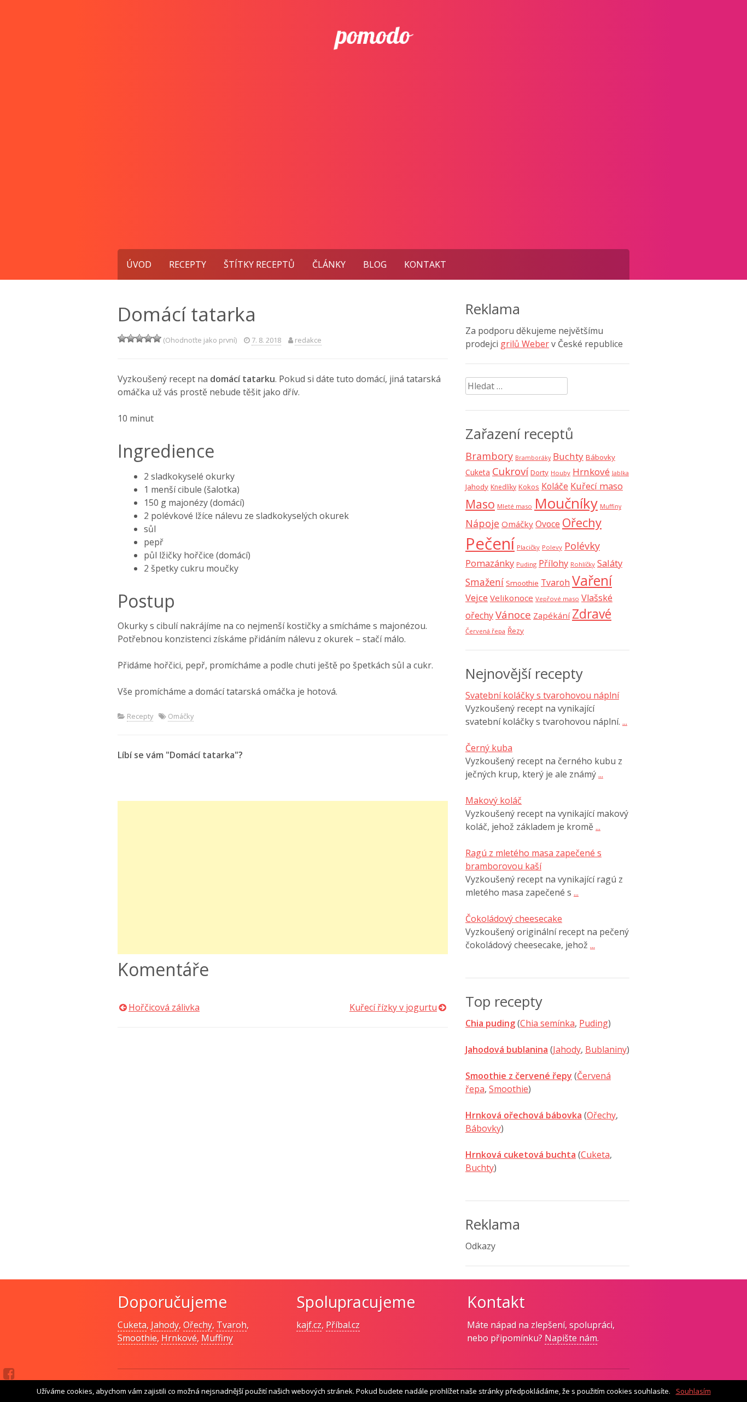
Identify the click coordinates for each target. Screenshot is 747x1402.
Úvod (138, 264)
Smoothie (522, 583)
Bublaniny (606, 1049)
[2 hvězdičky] (130, 338)
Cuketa (477, 472)
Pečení (490, 544)
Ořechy (582, 522)
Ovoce (547, 524)
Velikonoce (511, 597)
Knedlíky (503, 487)
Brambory (489, 456)
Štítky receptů (259, 264)
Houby (560, 473)
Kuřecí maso (596, 486)
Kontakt (425, 264)
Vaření (592, 580)
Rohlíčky (582, 564)
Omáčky (181, 716)
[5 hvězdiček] (157, 338)
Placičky (528, 547)
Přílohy (553, 563)
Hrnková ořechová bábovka (523, 1115)
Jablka (620, 473)
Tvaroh (555, 582)
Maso (480, 504)
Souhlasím (693, 1391)
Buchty (568, 456)
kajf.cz (309, 1325)
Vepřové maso (557, 599)
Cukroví (510, 471)
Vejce (476, 597)
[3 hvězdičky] (139, 338)
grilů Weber (524, 344)
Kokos (528, 487)
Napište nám (571, 1338)
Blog (375, 264)
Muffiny (610, 506)
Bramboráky (533, 457)
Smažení (484, 582)
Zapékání (551, 615)
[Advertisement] (373, 167)
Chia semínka (547, 1023)
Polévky (582, 545)
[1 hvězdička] (122, 338)
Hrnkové (591, 471)
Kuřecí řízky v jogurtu (393, 1007)
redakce (308, 340)
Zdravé (591, 613)
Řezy (515, 631)
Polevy (552, 547)
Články (329, 264)
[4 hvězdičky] (148, 338)
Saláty (609, 563)
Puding (526, 564)
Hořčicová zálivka (164, 1007)
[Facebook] (9, 1373)
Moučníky (566, 503)
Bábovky (600, 457)
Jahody (476, 487)
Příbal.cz (343, 1325)
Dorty (539, 472)
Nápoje (482, 523)
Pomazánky (489, 563)
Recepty (187, 264)
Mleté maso (514, 506)
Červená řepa (485, 631)
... (624, 722)
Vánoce (513, 615)
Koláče (554, 486)
